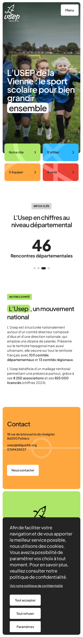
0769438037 (16, 449)
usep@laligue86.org (22, 445)
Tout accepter (25, 600)
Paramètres (25, 627)
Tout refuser (25, 613)
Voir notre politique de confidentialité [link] (36, 586)
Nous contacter (23, 470)
